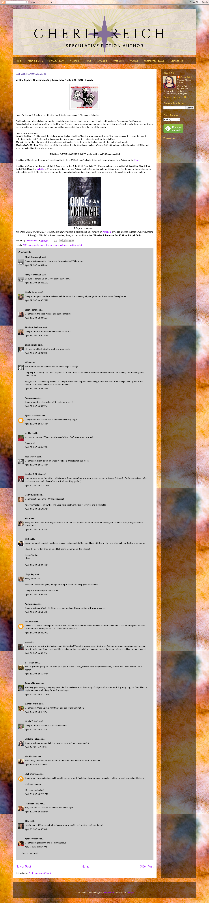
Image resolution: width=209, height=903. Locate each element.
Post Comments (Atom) (39, 873)
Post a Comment (30, 853)
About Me (74, 60)
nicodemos (109, 892)
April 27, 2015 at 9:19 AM (36, 747)
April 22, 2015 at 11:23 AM (36, 335)
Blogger (130, 892)
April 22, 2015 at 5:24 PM (36, 465)
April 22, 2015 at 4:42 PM (36, 447)
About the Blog (35, 60)
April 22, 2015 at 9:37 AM (36, 300)
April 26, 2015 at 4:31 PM (36, 729)
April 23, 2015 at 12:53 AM (37, 485)
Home (18, 60)
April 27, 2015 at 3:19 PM (36, 764)
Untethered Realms (154, 60)
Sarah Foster (31, 310)
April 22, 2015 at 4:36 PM (36, 424)
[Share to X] (66, 240)
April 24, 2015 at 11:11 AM (36, 594)
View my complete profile (175, 97)
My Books (102, 60)
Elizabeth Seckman (33, 327)
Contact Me (177, 60)
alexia (27, 518)
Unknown (29, 621)
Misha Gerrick (31, 838)
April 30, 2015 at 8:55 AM (36, 829)
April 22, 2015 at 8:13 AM (36, 282)
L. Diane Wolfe (31, 703)
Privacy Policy (56, 60)
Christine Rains (32, 739)
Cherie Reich (186, 77)
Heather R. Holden (33, 474)
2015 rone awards (31, 245)
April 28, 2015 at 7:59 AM (36, 794)
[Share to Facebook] (69, 240)
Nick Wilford (30, 456)
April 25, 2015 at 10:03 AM (37, 694)
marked (43, 245)
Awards (134, 60)
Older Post (146, 866)
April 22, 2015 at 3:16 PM (36, 406)
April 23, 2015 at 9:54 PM (36, 565)
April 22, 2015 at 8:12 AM (36, 265)
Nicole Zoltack (32, 721)
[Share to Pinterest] (72, 240)
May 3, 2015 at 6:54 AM (36, 846)
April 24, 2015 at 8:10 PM (36, 632)
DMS (27, 539)
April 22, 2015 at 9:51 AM (36, 318)
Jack (27, 642)
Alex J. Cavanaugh (33, 257)
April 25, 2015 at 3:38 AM (36, 673)
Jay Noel (28, 433)
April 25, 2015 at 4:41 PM (36, 712)
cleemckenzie (31, 345)
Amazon (107, 232)
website (40, 169)
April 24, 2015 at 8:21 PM (36, 653)
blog (136, 160)
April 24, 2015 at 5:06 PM (36, 612)
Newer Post (23, 866)
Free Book (118, 60)
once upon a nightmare (58, 245)
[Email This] (61, 240)
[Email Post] (55, 240)
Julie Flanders (31, 756)
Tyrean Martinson (33, 415)
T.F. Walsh (29, 662)
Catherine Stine (32, 803)
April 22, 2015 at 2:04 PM (36, 388)
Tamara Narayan (32, 683)
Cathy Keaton (31, 494)
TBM (27, 821)
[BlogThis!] (63, 240)
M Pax (28, 362)
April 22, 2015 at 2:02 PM (36, 353)
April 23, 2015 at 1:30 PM (36, 529)
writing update (76, 245)
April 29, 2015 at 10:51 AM (36, 811)
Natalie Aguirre (32, 292)
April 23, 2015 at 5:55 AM (36, 509)
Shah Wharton (31, 774)
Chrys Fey (29, 574)
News (88, 60)
